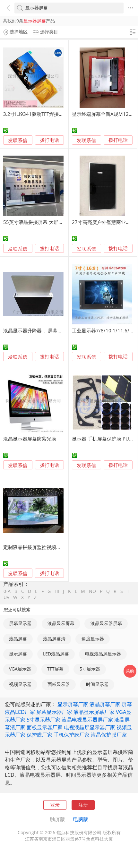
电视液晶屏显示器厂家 (89, 727)
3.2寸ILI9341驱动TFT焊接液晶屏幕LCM (45, 114)
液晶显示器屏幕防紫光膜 (29, 438)
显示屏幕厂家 (72, 704)
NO (92, 591)
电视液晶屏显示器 (103, 654)
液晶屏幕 (18, 639)
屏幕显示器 (20, 623)
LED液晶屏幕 (56, 654)
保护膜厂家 (39, 734)
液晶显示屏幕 (60, 623)
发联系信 (17, 140)
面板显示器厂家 (45, 727)
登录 (55, 804)
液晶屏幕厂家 (105, 704)
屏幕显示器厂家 (54, 711)
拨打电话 (49, 140)
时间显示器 (97, 684)
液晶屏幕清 (54, 639)
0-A (7, 591)
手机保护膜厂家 (72, 734)
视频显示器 (20, 684)
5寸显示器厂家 (43, 719)
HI (57, 591)
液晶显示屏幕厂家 (94, 711)
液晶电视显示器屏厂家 (87, 719)
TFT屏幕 (55, 669)
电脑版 (80, 819)
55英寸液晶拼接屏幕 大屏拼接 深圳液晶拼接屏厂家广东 (62, 222)
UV (6, 597)
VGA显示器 (20, 669)
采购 (130, 671)
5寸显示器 (90, 669)
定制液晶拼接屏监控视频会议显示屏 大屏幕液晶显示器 (61, 547)
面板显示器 (58, 684)
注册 (83, 804)
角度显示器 (93, 639)
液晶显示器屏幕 (106, 623)
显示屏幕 (18, 654)
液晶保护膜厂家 (109, 734)
